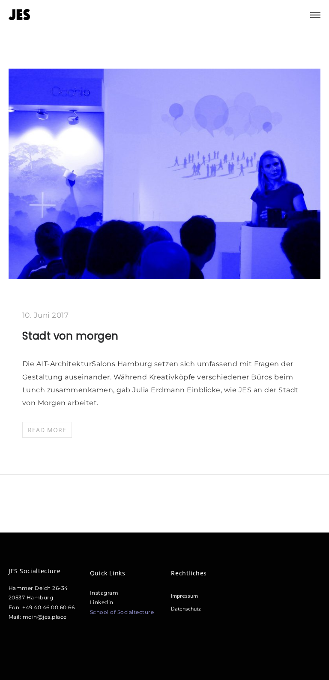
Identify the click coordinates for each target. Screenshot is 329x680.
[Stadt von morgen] (164, 276)
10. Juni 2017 (45, 315)
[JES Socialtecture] (19, 15)
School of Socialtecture (122, 612)
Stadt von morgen (70, 336)
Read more (47, 430)
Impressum (184, 595)
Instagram (104, 593)
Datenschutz (186, 608)
